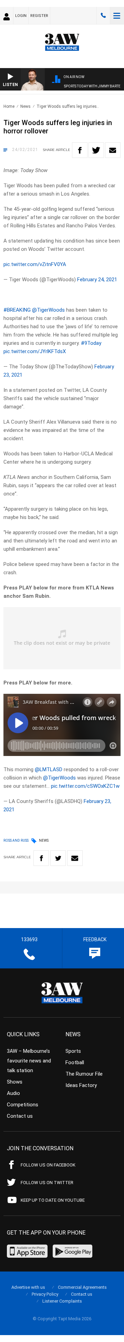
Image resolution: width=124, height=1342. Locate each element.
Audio (13, 1093)
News (25, 106)
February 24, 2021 (97, 279)
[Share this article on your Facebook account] (79, 150)
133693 (103, 15)
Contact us (20, 1116)
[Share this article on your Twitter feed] (96, 150)
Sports (73, 1051)
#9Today (91, 343)
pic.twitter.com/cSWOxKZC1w (85, 786)
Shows (14, 1082)
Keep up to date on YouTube (53, 1200)
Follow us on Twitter (47, 1182)
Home (8, 106)
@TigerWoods (48, 310)
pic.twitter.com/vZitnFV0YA (34, 264)
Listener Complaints (62, 1301)
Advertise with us (28, 1287)
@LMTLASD (48, 769)
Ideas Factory (81, 1085)
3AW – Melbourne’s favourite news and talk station (29, 1061)
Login (21, 15)
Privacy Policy (45, 1294)
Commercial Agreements (82, 1287)
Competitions (22, 1105)
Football (74, 1062)
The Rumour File (84, 1074)
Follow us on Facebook (48, 1165)
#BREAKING (17, 310)
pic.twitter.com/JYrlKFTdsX (34, 351)
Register (39, 15)
